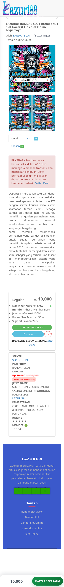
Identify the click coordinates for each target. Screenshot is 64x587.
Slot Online (32, 534)
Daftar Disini (42, 183)
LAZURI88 (18, 398)
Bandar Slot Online (32, 522)
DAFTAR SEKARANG (32, 327)
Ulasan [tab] (17, 146)
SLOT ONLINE (20, 360)
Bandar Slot (32, 517)
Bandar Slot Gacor (32, 511)
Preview (28, 334)
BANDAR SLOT (21, 35)
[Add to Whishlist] (48, 334)
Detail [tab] (14, 138)
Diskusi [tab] (31, 138)
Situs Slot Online (32, 528)
